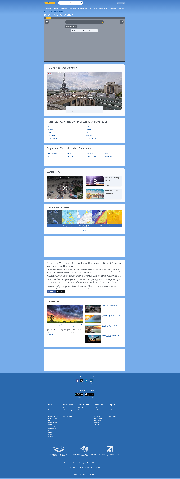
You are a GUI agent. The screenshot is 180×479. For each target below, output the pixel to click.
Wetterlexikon (96, 422)
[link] (48, 9)
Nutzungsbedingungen (94, 467)
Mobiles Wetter (83, 405)
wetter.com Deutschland (54, 414)
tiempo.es (50, 430)
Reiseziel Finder (112, 412)
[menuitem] (48, 9)
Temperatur (66, 412)
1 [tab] (83, 230)
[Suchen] (81, 3)
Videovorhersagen (52, 407)
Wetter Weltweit (97, 420)
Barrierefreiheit (81, 467)
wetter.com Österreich (53, 418)
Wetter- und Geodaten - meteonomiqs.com (54, 427)
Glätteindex (111, 410)
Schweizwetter (96, 412)
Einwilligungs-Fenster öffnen (87, 463)
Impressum (113, 463)
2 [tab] (85, 230)
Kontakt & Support (103, 463)
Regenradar (66, 407)
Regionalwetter (97, 416)
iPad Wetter (81, 410)
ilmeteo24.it (51, 434)
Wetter (50, 405)
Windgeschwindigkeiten (69, 410)
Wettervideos (98, 405)
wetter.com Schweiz (53, 416)
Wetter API (50, 424)
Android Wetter (82, 412)
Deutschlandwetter (98, 410)
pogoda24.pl (51, 436)
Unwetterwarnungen (53, 412)
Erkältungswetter (112, 414)
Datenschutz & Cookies (70, 463)
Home (45, 11)
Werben (50, 420)
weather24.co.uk (52, 438)
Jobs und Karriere (57, 463)
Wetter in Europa (97, 418)
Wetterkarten (50, 11)
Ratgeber (111, 405)
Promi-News (96, 424)
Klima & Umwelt (112, 416)
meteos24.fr (51, 432)
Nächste (120, 217)
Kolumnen (50, 410)
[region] (84, 39)
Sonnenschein (66, 414)
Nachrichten (96, 407)
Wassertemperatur (67, 416)
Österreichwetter (97, 414)
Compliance (71, 467)
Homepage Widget (52, 422)
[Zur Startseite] (49, 3)
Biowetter (110, 407)
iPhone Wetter (81, 407)
